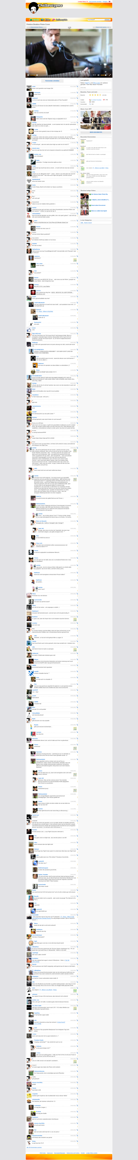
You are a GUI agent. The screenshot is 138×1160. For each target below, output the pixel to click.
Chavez (36, 558)
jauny (35, 220)
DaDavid (36, 849)
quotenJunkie (38, 599)
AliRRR (34, 103)
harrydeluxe (35, 394)
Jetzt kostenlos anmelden (95, 1)
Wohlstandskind (40, 503)
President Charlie (38, 1040)
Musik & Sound (88, 222)
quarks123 (41, 861)
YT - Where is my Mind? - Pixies (48, 990)
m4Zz (35, 468)
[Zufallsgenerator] (69, 27)
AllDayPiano (35, 946)
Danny (34, 593)
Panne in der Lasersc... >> (102, 27)
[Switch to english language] (109, 1)
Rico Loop (96, 83)
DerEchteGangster (43, 867)
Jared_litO (41, 528)
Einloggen (105, 1)
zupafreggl (35, 952)
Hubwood (41, 363)
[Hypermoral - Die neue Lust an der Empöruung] (86, 116)
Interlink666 (35, 915)
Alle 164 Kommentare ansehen (34, 1147)
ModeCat (38, 496)
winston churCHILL (37, 1082)
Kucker (34, 890)
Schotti (36, 550)
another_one (37, 154)
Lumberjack (37, 1105)
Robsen (38, 226)
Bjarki (33, 718)
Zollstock (38, 1046)
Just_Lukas (39, 263)
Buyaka (36, 724)
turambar (34, 623)
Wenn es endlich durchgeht (99, 211)
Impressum (50, 1153)
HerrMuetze (39, 929)
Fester (38, 370)
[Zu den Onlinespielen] (60, 20)
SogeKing (37, 1013)
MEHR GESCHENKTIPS (96, 132)
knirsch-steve (35, 148)
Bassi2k (36, 896)
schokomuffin (36, 1099)
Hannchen (35, 738)
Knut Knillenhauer (37, 935)
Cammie (40, 808)
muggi (34, 166)
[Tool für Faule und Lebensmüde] (96, 129)
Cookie (36, 129)
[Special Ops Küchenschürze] (96, 123)
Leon (33, 988)
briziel (33, 328)
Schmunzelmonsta (39, 1071)
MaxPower (37, 572)
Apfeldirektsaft (36, 179)
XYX (35, 835)
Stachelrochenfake (37, 1135)
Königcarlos (39, 116)
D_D (37, 356)
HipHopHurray (36, 249)
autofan (34, 447)
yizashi (34, 296)
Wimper (36, 659)
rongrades (35, 1093)
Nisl (35, 1130)
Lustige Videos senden (91, 1153)
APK (33, 982)
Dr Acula (38, 1111)
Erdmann (38, 309)
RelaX (33, 389)
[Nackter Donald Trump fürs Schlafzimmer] (96, 116)
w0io (35, 635)
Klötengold (37, 92)
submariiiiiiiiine (36, 213)
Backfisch (34, 616)
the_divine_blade (36, 1005)
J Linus (34, 1034)
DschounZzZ (37, 322)
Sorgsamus (35, 976)
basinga (36, 110)
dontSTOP (35, 690)
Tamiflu (34, 641)
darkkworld (35, 653)
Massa (36, 923)
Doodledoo (35, 958)
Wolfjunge (35, 342)
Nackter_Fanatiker (43, 874)
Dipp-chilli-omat (36, 333)
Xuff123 (34, 207)
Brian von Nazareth (41, 521)
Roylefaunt (35, 1117)
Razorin (34, 964)
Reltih (37, 160)
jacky (33, 172)
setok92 (36, 671)
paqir (35, 1027)
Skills (82, 222)
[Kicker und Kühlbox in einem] (106, 129)
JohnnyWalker (36, 713)
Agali (35, 941)
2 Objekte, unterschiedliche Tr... (100, 199)
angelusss (37, 256)
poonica (36, 284)
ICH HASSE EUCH (39, 349)
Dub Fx (87, 83)
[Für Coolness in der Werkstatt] (106, 123)
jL (32, 1058)
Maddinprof (35, 611)
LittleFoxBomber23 (39, 302)
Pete (35, 684)
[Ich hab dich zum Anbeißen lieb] (106, 116)
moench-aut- (35, 815)
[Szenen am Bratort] (86, 123)
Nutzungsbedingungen (59, 1153)
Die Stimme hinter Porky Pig (99, 194)
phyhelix (34, 243)
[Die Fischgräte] (86, 129)
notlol (33, 86)
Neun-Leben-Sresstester (98, 205)
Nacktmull (35, 98)
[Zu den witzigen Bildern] (46, 20)
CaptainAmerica (36, 406)
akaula (34, 605)
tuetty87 (34, 411)
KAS (35, 271)
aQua (35, 842)
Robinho (34, 417)
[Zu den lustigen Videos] (34, 20)
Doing (33, 1141)
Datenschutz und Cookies (73, 1153)
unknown (34, 994)
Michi (33, 707)
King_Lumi (39, 543)
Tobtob (34, 1088)
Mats (37, 535)
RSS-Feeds (43, 1153)
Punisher (34, 829)
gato (37, 855)
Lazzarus (38, 732)
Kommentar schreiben (52, 81)
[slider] (61, 75)
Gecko (34, 185)
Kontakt (83, 1153)
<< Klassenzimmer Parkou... (36, 27)
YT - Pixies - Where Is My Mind (44, 311)
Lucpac (34, 142)
